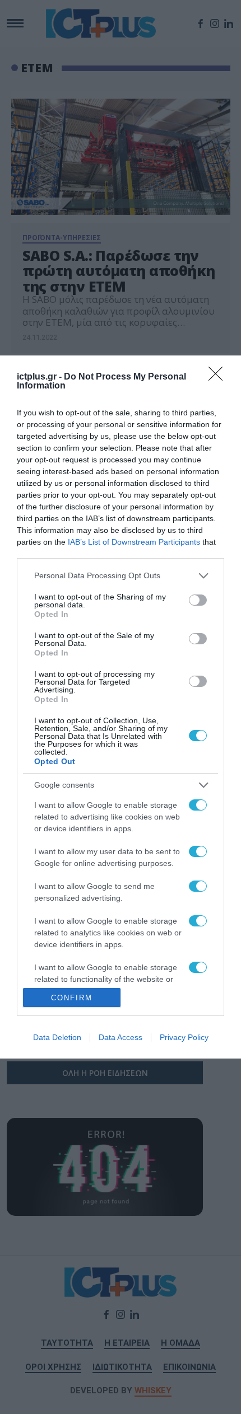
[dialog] (120, 707)
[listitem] (120, 576)
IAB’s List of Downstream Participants (134, 541)
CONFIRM (71, 998)
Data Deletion (57, 1037)
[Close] (219, 377)
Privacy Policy (184, 1037)
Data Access (120, 1037)
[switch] (198, 600)
